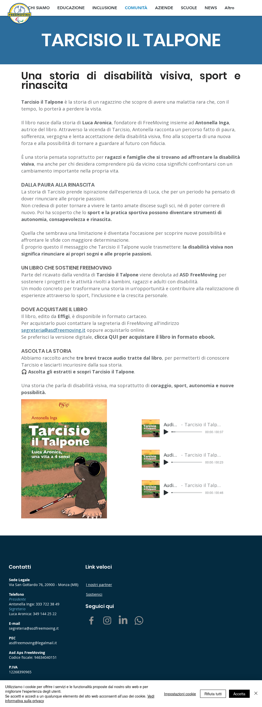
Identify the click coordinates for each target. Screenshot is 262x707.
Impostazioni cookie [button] (180, 693)
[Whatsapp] (139, 620)
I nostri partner (99, 584)
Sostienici (94, 594)
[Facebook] (91, 620)
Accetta (239, 693)
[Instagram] (107, 620)
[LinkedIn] (123, 620)
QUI (113, 337)
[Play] (166, 431)
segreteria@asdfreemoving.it (53, 330)
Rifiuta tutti (213, 693)
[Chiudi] (256, 693)
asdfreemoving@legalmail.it (33, 642)
